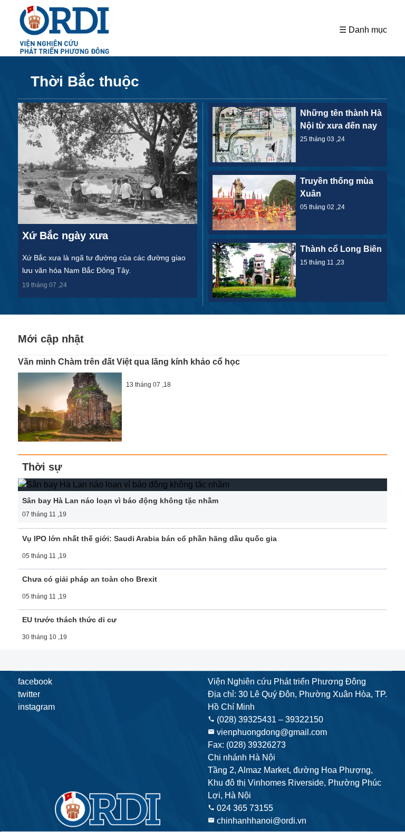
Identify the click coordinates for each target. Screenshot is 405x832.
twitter (29, 694)
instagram (36, 706)
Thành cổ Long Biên (341, 248)
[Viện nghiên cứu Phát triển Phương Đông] (65, 30)
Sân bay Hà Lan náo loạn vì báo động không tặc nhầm (120, 500)
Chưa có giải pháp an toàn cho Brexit (89, 579)
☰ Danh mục (363, 29)
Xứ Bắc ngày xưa (65, 235)
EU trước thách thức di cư (69, 619)
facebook (35, 681)
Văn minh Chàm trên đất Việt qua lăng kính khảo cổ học (129, 361)
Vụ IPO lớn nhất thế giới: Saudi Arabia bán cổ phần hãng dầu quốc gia (149, 538)
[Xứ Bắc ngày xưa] (107, 163)
